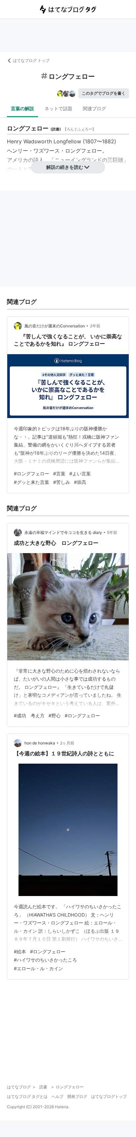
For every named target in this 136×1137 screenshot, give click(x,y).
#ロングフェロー (31, 473)
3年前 (95, 325)
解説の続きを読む (64, 167)
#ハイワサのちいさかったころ (45, 960)
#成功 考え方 (29, 715)
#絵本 (20, 951)
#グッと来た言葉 (31, 482)
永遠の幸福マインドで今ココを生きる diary (63, 532)
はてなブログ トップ (31, 60)
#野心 (55, 715)
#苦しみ (61, 482)
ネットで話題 (58, 108)
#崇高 (80, 482)
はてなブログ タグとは (27, 1096)
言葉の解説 (22, 108)
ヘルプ (57, 1096)
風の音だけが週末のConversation (54, 325)
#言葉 (59, 473)
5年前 (112, 532)
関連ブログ (94, 108)
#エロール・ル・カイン (38, 968)
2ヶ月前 (67, 742)
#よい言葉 (80, 473)
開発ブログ (77, 1096)
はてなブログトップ (109, 1096)
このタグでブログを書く (103, 93)
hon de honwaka (39, 742)
